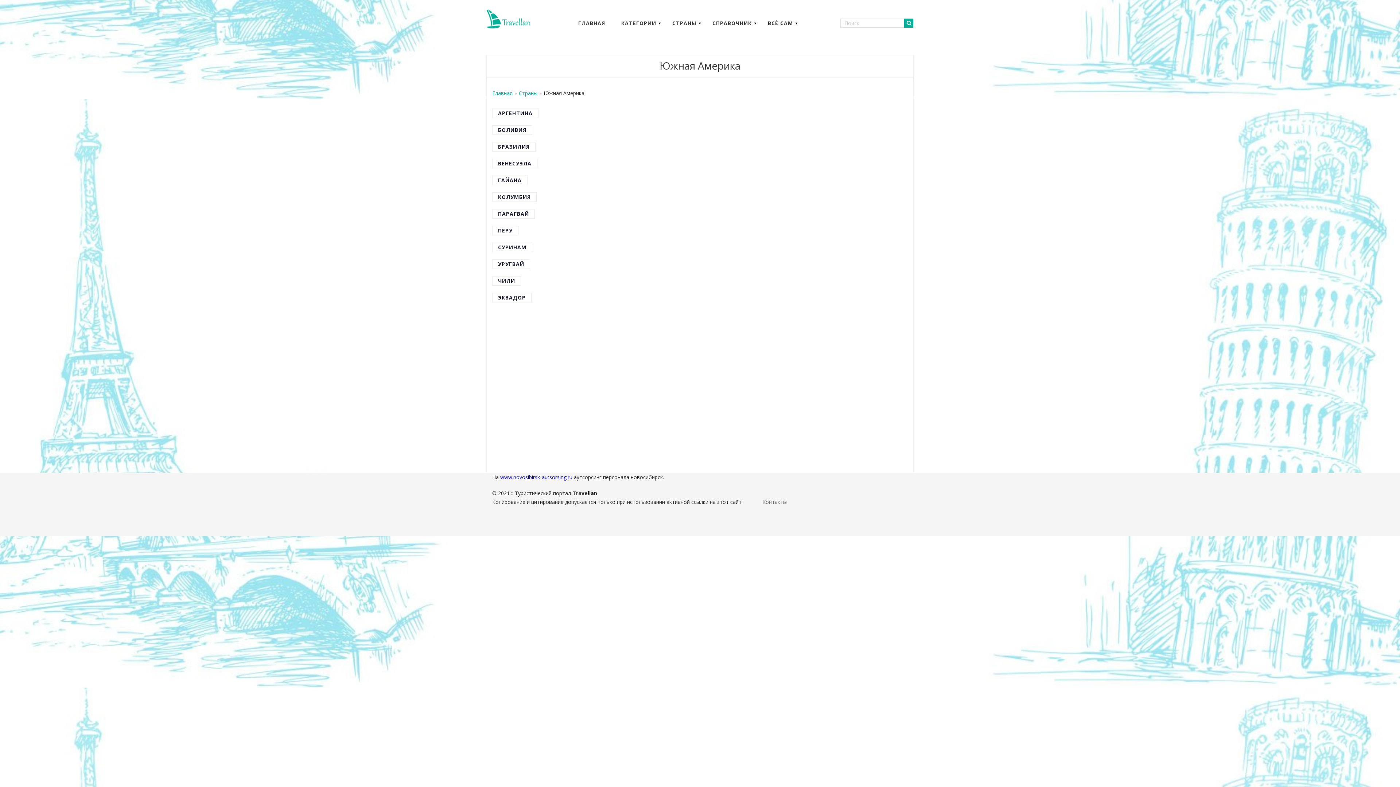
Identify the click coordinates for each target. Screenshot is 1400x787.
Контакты (774, 501)
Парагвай (513, 213)
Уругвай (511, 264)
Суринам (512, 247)
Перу (505, 230)
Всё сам (780, 23)
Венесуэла (515, 163)
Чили (506, 280)
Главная (591, 23)
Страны (684, 23)
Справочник (732, 23)
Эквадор (512, 297)
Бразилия (514, 146)
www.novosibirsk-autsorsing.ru (536, 477)
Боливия (512, 129)
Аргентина (515, 113)
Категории (638, 23)
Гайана (510, 180)
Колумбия (514, 196)
